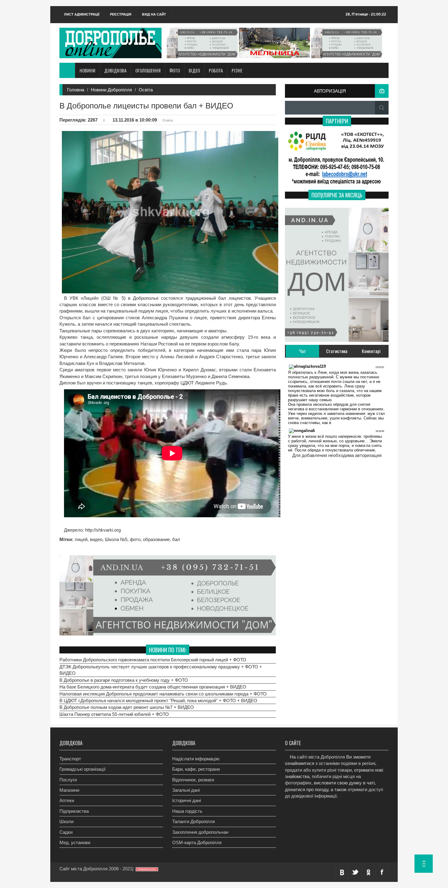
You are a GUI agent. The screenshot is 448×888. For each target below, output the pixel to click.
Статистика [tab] (336, 351)
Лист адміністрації (81, 14)
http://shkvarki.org (102, 529)
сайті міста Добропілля (321, 756)
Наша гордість (187, 811)
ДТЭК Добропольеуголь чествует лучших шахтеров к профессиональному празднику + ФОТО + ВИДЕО (160, 670)
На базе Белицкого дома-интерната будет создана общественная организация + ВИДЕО (152, 686)
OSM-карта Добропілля (197, 842)
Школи (66, 821)
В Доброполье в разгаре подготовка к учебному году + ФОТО (123, 680)
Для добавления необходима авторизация (337, 455)
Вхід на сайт (154, 14)
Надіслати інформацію (195, 758)
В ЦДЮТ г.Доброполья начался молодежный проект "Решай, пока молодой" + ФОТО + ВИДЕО (158, 700)
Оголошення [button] (148, 70)
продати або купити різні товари (318, 770)
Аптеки (66, 800)
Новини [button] (87, 70)
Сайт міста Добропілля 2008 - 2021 (95, 868)
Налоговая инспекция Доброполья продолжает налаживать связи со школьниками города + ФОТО (163, 693)
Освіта (146, 89)
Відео (194, 70)
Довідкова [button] (115, 70)
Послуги (68, 779)
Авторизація (330, 91)
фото (135, 539)
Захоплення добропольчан (200, 832)
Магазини (69, 790)
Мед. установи (74, 842)
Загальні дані (186, 790)
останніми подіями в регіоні (347, 763)
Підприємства (74, 811)
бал (176, 539)
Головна (75, 89)
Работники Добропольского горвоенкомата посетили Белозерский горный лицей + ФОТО (152, 659)
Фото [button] (174, 70)
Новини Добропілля (111, 89)
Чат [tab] (302, 351)
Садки (66, 832)
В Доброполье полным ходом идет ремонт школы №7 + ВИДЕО (126, 707)
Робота (216, 70)
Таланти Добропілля (193, 821)
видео (96, 539)
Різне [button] (237, 70)
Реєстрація (120, 14)
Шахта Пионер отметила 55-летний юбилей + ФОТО (114, 714)
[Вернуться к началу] (423, 863)
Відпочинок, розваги (193, 779)
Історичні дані (186, 800)
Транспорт (70, 758)
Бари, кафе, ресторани (196, 769)
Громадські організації (82, 769)
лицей (81, 539)
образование (156, 539)
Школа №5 (116, 539)
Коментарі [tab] (371, 351)
